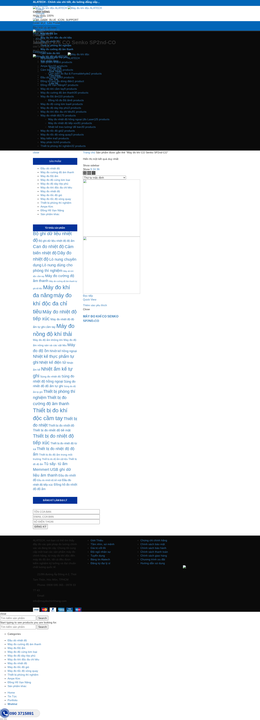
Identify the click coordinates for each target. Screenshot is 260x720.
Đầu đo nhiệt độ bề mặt (49, 480)
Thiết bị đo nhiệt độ (61, 425)
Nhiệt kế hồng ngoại (63, 351)
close (36, 152)
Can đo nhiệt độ (48, 246)
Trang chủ (89, 152)
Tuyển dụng (98, 555)
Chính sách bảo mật (152, 544)
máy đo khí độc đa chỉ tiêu (52, 303)
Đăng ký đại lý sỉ (100, 563)
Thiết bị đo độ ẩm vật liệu (55, 459)
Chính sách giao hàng (153, 555)
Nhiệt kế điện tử (52, 362)
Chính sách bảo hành (153, 547)
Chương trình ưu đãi (152, 559)
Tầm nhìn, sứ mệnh (102, 544)
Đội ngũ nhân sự (101, 551)
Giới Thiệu (97, 540)
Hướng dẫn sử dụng (152, 563)
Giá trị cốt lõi (98, 547)
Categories (39, 51)
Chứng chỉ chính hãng (153, 540)
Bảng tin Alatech (100, 559)
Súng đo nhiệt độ (50, 376)
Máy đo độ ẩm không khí (48, 339)
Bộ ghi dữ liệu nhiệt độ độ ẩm (57, 240)
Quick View (89, 299)
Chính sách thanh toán (154, 551)
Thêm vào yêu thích (95, 305)
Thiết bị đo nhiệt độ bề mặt (52, 430)
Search (42, 618)
